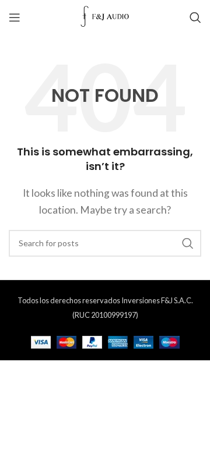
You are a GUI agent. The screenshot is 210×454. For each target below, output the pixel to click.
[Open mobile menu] (14, 17)
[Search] (195, 17)
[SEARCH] (187, 243)
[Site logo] (105, 16)
